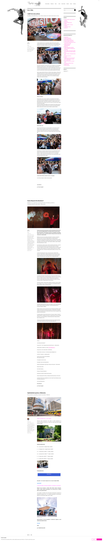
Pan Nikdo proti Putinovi (67, 55)
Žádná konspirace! (67, 65)
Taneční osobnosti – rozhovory (68, 24)
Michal (28, 420)
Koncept (28, 429)
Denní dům (30, 236)
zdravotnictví (28, 431)
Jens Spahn (28, 428)
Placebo (65, 56)
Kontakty (74, 3)
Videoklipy (65, 25)
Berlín (28, 425)
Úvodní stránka (47, 3)
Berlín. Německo (31, 425)
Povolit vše (99, 539)
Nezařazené (66, 21)
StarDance (52, 3)
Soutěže (67, 3)
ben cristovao (28, 48)
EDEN (31, 48)
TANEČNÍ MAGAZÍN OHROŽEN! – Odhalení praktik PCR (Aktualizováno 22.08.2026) (69, 48)
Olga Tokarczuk (30, 245)
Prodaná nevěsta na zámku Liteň (69, 41)
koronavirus (31, 429)
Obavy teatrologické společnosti (68, 40)
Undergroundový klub (29, 249)
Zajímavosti (66, 27)
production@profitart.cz (51, 347)
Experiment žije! (66, 64)
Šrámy (65, 52)
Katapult (31, 428)
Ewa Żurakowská (29, 237)
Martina (28, 45)
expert (31, 427)
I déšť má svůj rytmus (33, 14)
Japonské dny (66, 37)
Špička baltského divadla (67, 39)
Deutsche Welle (30, 426)
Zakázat (94, 539)
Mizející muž (66, 46)
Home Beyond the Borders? (35, 201)
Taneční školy (63, 3)
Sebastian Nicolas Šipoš (30, 50)
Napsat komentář (29, 51)
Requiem (31, 247)
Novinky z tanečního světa (30, 47)
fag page (33, 427)
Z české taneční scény (67, 26)
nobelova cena (31, 244)
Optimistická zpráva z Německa (36, 393)
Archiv (59, 3)
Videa (55, 3)
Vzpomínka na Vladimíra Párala (68, 63)
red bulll (33, 49)
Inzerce (71, 3)
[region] (51, 538)
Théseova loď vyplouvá (67, 38)
